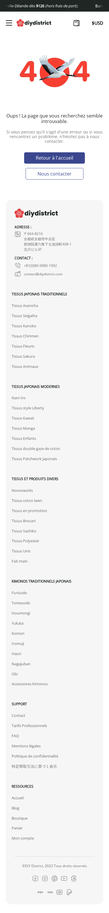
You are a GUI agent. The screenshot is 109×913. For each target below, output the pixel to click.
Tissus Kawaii (23, 418)
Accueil (18, 797)
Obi (15, 674)
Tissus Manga (23, 428)
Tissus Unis (21, 551)
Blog (15, 808)
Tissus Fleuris (23, 346)
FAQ (15, 735)
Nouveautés (22, 490)
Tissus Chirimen (25, 336)
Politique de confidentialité (35, 756)
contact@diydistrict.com (43, 274)
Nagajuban (21, 663)
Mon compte (23, 838)
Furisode (19, 592)
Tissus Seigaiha (24, 315)
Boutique (20, 818)
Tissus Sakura (23, 356)
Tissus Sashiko (24, 531)
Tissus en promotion (29, 510)
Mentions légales (26, 746)
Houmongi (21, 613)
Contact (18, 715)
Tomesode (21, 602)
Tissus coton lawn (27, 500)
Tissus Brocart (24, 520)
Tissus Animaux (25, 366)
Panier (17, 828)
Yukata (18, 623)
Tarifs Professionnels (29, 725)
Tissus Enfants (24, 438)
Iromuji (18, 643)
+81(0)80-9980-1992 (40, 265)
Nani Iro (19, 397)
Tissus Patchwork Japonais (34, 458)
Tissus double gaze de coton (36, 448)
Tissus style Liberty (28, 408)
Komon (18, 633)
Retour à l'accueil (54, 158)
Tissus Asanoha (25, 305)
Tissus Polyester (25, 540)
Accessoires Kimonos (30, 683)
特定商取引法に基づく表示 (34, 766)
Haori (16, 653)
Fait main (20, 561)
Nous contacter (54, 174)
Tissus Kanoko (24, 325)
